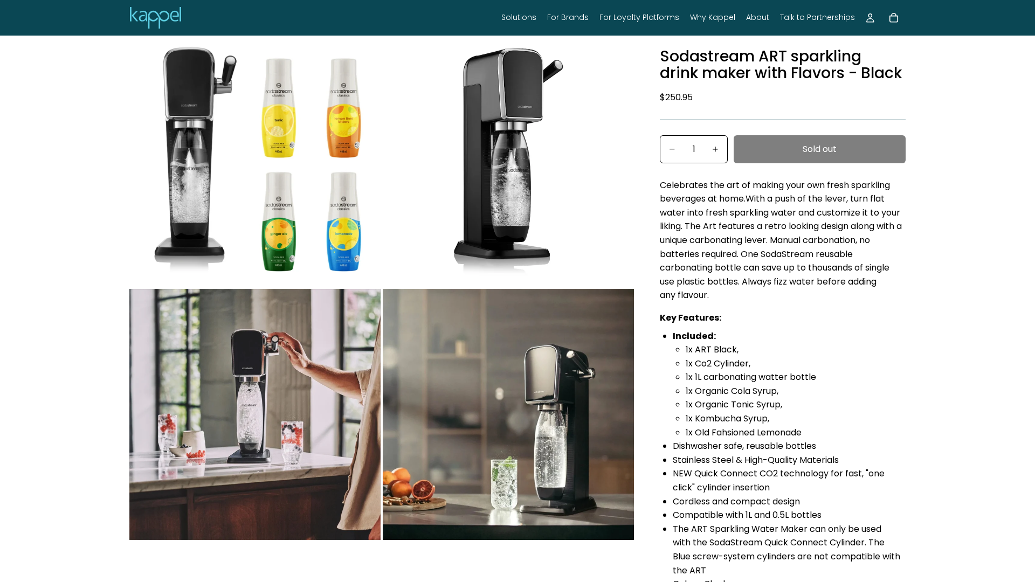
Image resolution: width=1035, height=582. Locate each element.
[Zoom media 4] (508, 414)
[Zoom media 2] (508, 161)
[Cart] (894, 18)
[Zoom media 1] (255, 161)
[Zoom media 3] (255, 414)
